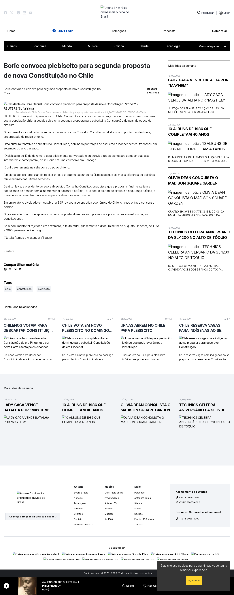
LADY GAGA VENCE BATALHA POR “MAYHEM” (198, 83)
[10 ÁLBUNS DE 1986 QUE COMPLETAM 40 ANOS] (199, 146)
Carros (12, 46)
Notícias (78, 498)
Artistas (109, 508)
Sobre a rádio (81, 492)
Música (93, 46)
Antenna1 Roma (142, 498)
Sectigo (138, 514)
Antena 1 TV (111, 503)
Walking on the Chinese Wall (61, 582)
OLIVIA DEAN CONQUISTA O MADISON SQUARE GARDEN (193, 180)
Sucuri (137, 508)
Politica (119, 46)
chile (8, 288)
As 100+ (109, 519)
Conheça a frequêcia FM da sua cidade (31, 516)
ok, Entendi (194, 580)
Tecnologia (172, 46)
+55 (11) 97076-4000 (189, 502)
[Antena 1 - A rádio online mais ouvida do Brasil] (117, 12)
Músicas (109, 514)
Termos (138, 524)
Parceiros (139, 492)
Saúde (144, 46)
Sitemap (138, 503)
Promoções (118, 31)
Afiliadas (78, 508)
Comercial (219, 31)
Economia (39, 46)
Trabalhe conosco (83, 524)
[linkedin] (20, 269)
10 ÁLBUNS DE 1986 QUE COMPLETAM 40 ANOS (190, 132)
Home (11, 31)
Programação (112, 498)
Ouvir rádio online (114, 492)
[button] (5, 13)
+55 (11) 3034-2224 (189, 497)
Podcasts (169, 31)
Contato (78, 519)
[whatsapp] (15, 269)
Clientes (78, 514)
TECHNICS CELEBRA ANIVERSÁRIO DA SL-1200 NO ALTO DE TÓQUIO (199, 235)
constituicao (24, 288)
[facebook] (5, 269)
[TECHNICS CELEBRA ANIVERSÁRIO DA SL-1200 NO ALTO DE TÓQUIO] (199, 252)
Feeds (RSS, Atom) (144, 519)
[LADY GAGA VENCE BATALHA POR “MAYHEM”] (199, 97)
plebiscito (44, 288)
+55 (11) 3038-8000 (189, 518)
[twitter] (10, 269)
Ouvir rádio (65, 31)
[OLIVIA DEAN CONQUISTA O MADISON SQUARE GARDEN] (199, 198)
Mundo (67, 46)
